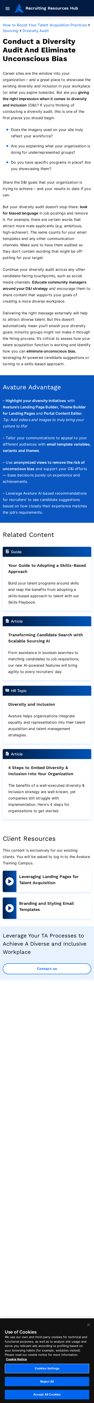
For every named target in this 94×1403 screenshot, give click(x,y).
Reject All (47, 1381)
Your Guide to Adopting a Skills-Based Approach (47, 568)
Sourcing (10, 30)
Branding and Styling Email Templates (46, 906)
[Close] (89, 1325)
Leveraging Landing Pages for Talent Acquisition (49, 879)
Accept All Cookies (47, 1394)
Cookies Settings (47, 1368)
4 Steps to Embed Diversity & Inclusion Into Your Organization (40, 770)
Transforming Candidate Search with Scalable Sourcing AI (45, 637)
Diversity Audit (36, 30)
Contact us (47, 969)
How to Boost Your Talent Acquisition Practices (45, 25)
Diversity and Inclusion (31, 704)
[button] (8, 8)
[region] (47, 1360)
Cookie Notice (16, 1359)
